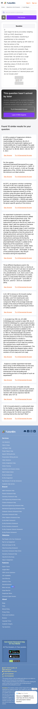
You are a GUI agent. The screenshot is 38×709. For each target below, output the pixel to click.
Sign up (34, 3)
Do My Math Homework (8, 520)
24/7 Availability (6, 575)
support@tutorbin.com (10, 671)
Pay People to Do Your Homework (11, 539)
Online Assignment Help (9, 463)
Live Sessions (6, 442)
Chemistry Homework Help (9, 496)
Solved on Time (6, 581)
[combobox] (19, 12)
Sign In (28, 3)
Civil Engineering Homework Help (11, 499)
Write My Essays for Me (8, 545)
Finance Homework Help (9, 502)
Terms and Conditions (8, 615)
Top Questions (6, 627)
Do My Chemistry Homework (10, 526)
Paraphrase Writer (7, 593)
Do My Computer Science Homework (12, 529)
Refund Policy (6, 609)
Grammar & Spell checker (9, 596)
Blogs (3, 603)
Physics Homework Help (9, 493)
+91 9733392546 (9, 673)
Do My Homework (7, 475)
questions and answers (13, 7)
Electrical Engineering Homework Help (12, 505)
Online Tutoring (6, 466)
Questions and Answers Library (11, 469)
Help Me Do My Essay (8, 557)
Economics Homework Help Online (11, 551)
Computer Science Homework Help (12, 511)
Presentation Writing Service (10, 457)
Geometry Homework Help (9, 554)
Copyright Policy (6, 621)
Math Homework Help (8, 490)
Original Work (5, 569)
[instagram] (31, 431)
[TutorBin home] (9, 3)
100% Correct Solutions (8, 572)
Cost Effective (6, 578)
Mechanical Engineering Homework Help (13, 508)
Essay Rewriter (6, 590)
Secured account (7, 584)
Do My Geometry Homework (10, 523)
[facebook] (25, 431)
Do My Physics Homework (9, 532)
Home (3, 7)
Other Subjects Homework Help (11, 517)
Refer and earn (6, 587)
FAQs (3, 606)
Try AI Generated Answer (23, 155)
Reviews (4, 618)
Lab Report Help (6, 448)
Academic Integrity (7, 624)
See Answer (8, 155)
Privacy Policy (6, 612)
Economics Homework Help (9, 514)
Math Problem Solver (8, 472)
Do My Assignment (7, 478)
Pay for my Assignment (8, 542)
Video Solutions (6, 460)
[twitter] (34, 431)
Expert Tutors (6, 566)
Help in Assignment (7, 560)
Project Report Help (7, 451)
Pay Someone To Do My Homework (12, 481)
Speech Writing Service (8, 454)
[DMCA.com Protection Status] (14, 661)
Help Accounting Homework (10, 548)
